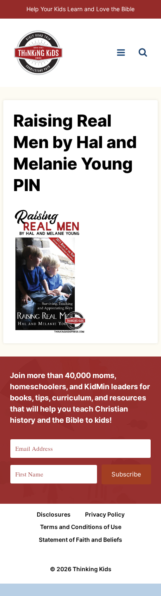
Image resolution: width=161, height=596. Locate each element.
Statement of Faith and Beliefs (80, 539)
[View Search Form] (143, 52)
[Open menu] (121, 53)
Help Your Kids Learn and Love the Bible (80, 8)
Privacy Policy (105, 514)
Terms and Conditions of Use (80, 526)
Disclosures (54, 514)
